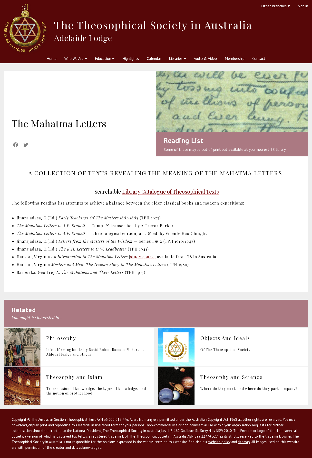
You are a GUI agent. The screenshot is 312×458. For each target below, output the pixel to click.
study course (143, 256)
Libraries (176, 58)
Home (52, 58)
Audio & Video (205, 58)
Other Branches (274, 5)
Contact (258, 58)
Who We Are (74, 58)
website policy (219, 442)
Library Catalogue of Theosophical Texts (170, 191)
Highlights (130, 58)
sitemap (244, 442)
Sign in (303, 5)
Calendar (154, 58)
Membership (234, 58)
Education (103, 58)
